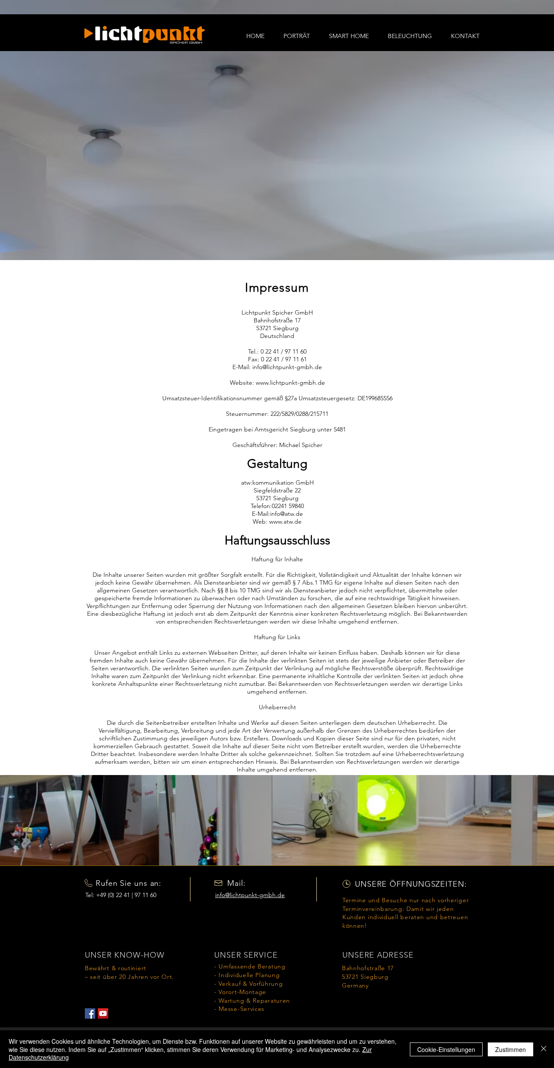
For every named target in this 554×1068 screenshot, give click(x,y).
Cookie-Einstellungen (446, 1049)
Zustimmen (510, 1049)
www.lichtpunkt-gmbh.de (290, 382)
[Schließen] (543, 1049)
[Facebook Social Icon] (90, 1013)
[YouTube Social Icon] (103, 1013)
